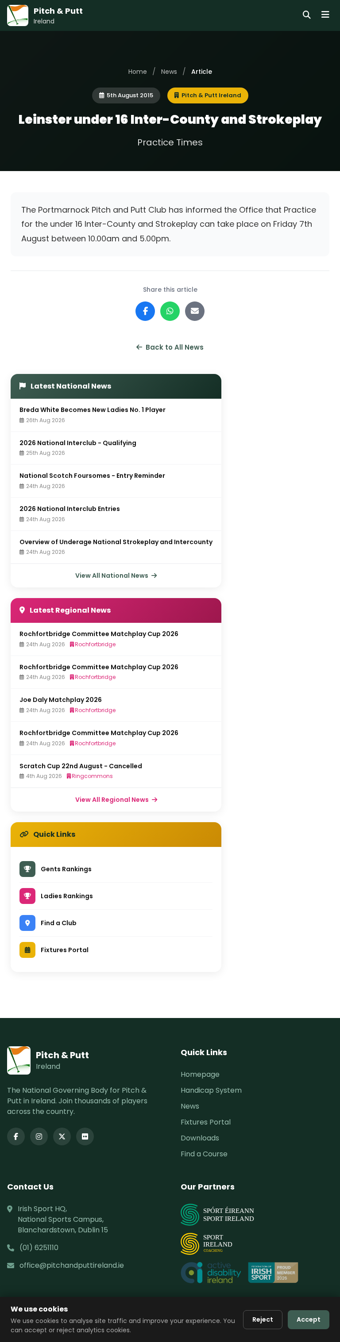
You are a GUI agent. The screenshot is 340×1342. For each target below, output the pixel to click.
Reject (262, 1319)
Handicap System (211, 1090)
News (169, 71)
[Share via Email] (195, 311)
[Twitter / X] (62, 1136)
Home (137, 71)
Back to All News (175, 347)
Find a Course (204, 1154)
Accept (309, 1319)
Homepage (200, 1074)
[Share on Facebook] (145, 311)
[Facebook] (16, 1136)
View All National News (112, 575)
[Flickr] (85, 1136)
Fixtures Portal (206, 1122)
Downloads (200, 1138)
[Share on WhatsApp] (170, 311)
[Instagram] (39, 1136)
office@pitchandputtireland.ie (71, 1265)
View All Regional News (112, 799)
